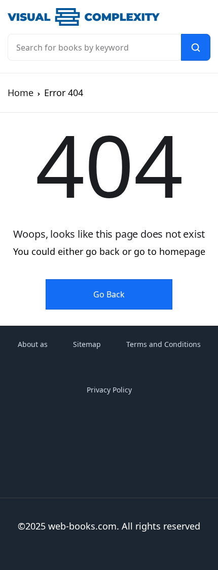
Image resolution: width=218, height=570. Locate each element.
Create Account (142, 275)
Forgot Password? (161, 186)
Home (20, 92)
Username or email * (118, 69)
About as (33, 344)
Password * (100, 123)
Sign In (142, 231)
